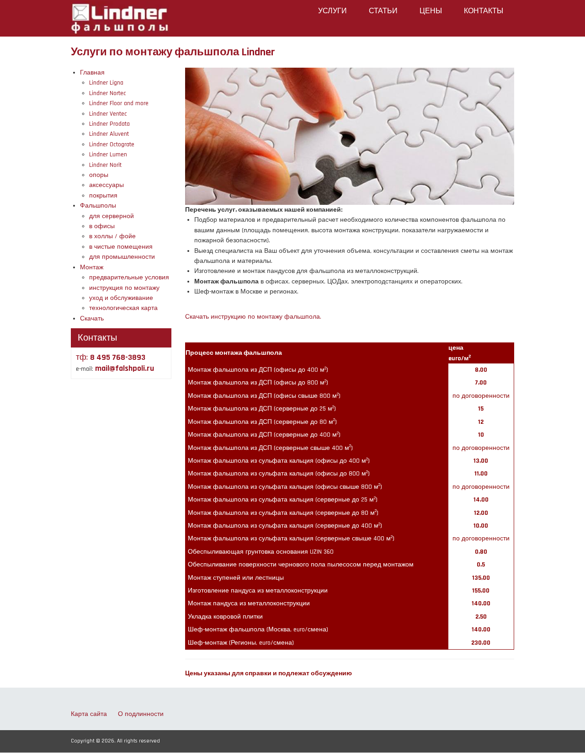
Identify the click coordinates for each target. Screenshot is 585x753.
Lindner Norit (105, 165)
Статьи (383, 11)
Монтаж (91, 267)
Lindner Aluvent (109, 134)
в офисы (102, 226)
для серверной (111, 216)
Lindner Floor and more (119, 103)
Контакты (483, 11)
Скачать (92, 319)
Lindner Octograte (111, 144)
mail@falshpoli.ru (124, 368)
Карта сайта (89, 714)
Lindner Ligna (106, 83)
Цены (431, 11)
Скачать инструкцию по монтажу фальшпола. (253, 317)
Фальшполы (98, 206)
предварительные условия (129, 277)
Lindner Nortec (107, 93)
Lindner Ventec (108, 114)
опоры (98, 175)
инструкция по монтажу (124, 288)
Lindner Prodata (109, 124)
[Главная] (120, 18)
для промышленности (122, 257)
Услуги (332, 11)
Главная (92, 73)
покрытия (103, 196)
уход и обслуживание (121, 298)
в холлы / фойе (112, 236)
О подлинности (141, 714)
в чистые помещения (121, 247)
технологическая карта (123, 308)
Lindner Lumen (108, 154)
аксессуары (106, 185)
